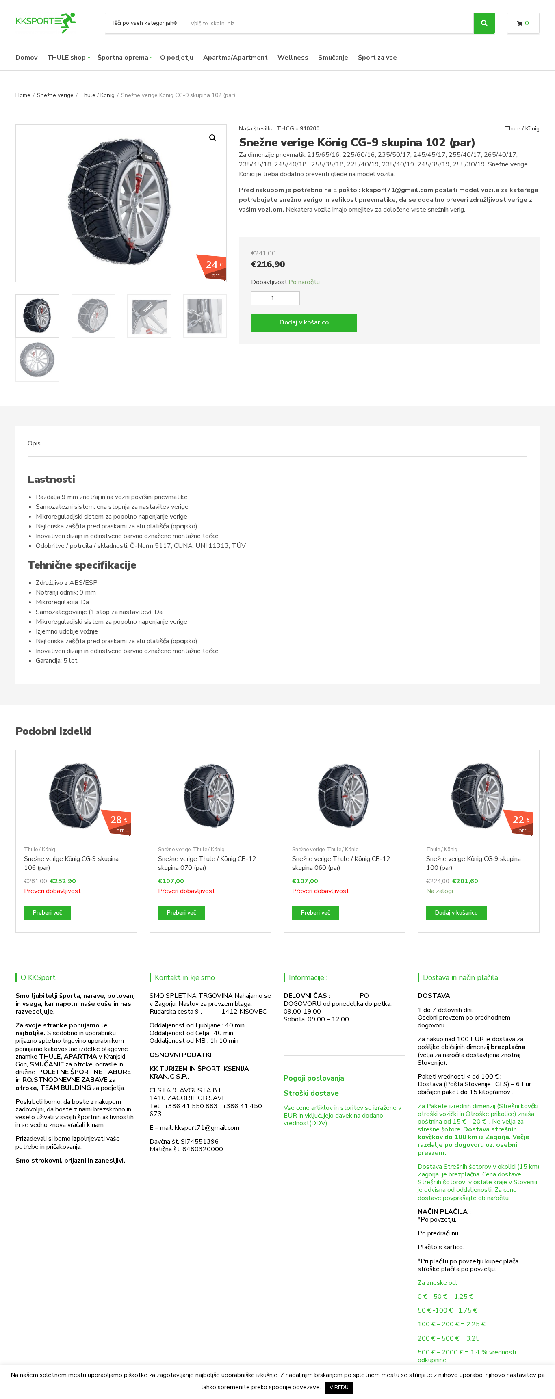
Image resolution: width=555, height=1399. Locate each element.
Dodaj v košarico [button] (456, 913)
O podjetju (176, 57)
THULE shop (66, 57)
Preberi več (47, 913)
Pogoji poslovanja (314, 1078)
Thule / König (97, 95)
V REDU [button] (339, 1387)
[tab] (34, 443)
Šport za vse (377, 57)
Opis (34, 443)
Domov (26, 57)
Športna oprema (123, 57)
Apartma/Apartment (235, 57)
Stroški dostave (311, 1093)
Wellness (293, 57)
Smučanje (333, 57)
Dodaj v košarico (304, 322)
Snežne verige (55, 95)
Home (22, 95)
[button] (213, 138)
